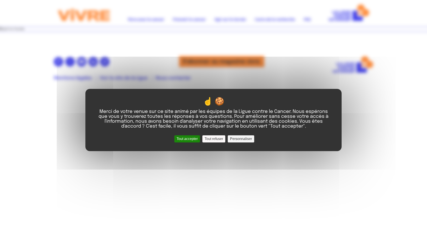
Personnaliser (241, 139)
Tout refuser (214, 139)
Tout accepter (187, 139)
